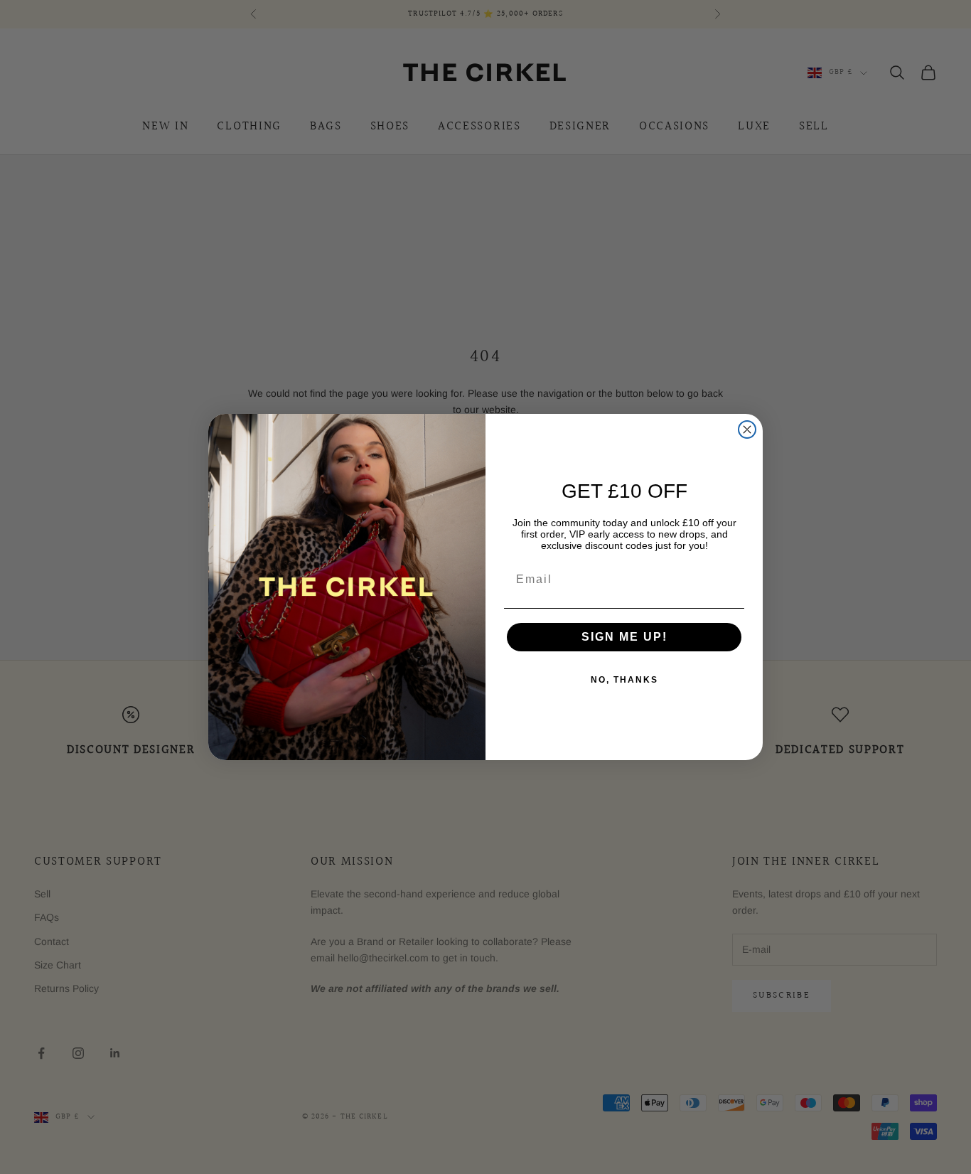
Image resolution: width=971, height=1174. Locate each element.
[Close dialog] (747, 429)
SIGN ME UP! (624, 637)
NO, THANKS (624, 680)
